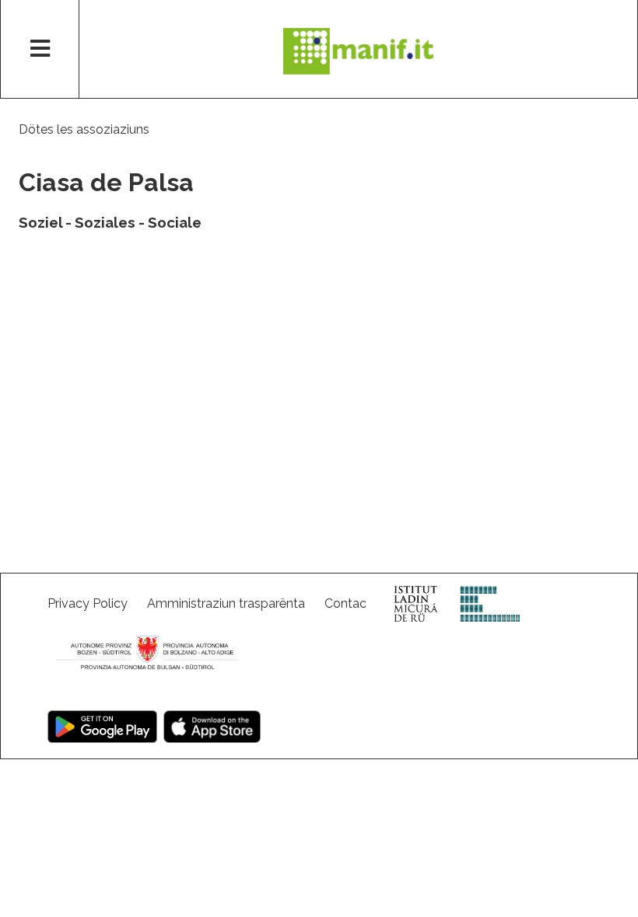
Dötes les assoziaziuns (84, 129)
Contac (345, 603)
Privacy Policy (87, 603)
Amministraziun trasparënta (226, 603)
